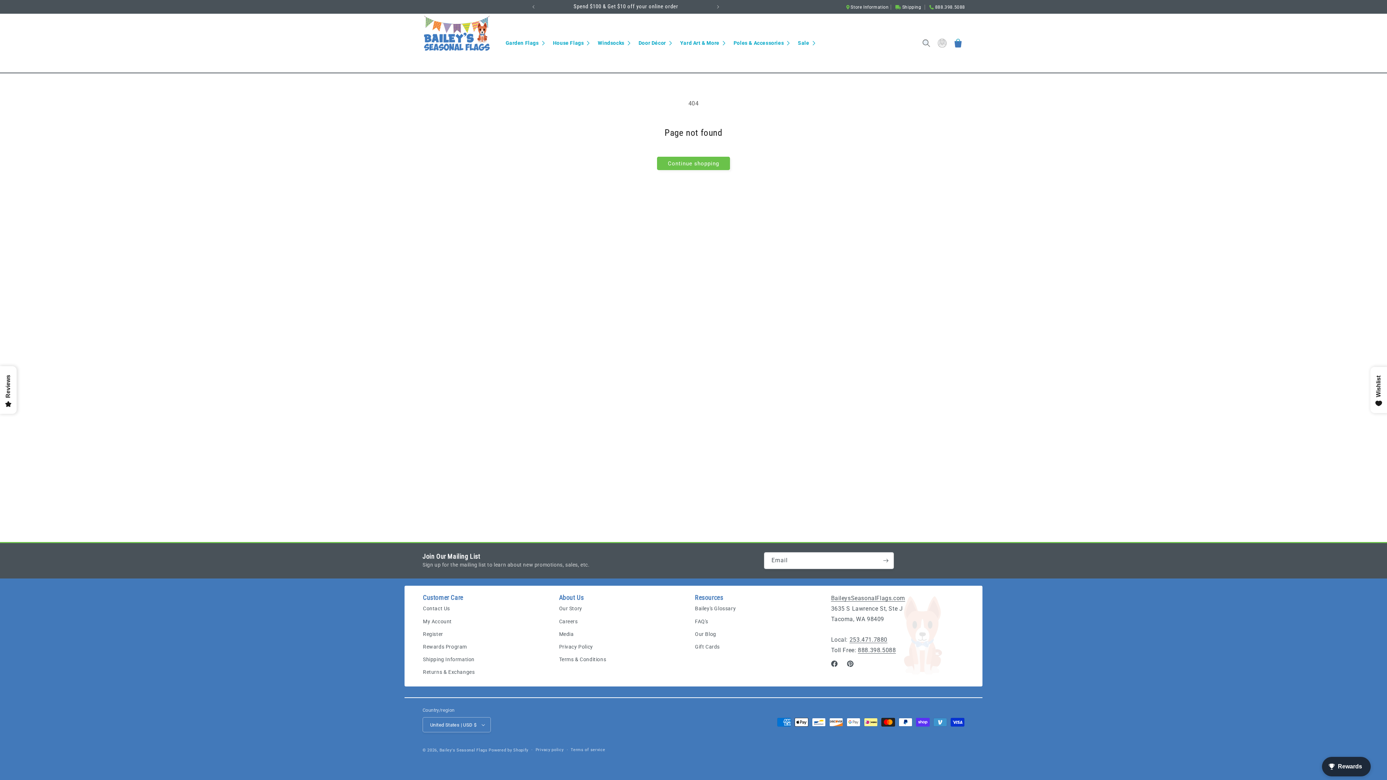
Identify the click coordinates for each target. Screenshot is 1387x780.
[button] (525, 43)
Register (433, 634)
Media (566, 634)
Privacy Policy (576, 647)
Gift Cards (707, 647)
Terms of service (588, 750)
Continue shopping (693, 163)
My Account (437, 621)
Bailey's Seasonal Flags (464, 750)
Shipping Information (449, 659)
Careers (568, 621)
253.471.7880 (868, 639)
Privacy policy (550, 750)
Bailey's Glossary (715, 609)
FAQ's (701, 621)
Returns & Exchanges (449, 672)
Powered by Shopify (508, 750)
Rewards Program (445, 647)
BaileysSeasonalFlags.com (868, 598)
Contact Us (436, 609)
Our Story (570, 609)
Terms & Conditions (582, 659)
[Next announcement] (718, 7)
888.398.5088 (877, 650)
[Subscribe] (886, 560)
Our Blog (705, 634)
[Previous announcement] (533, 7)
